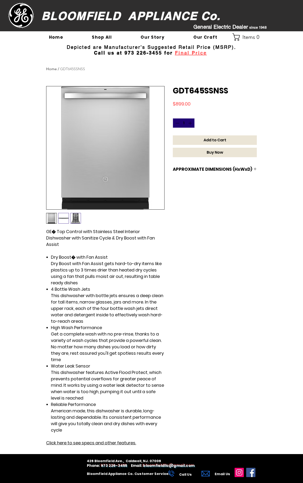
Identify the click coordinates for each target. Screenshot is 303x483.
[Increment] (190, 123)
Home (51, 69)
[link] (247, 37)
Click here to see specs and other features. (91, 443)
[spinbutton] (183, 123)
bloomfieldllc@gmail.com (169, 465)
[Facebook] (250, 472)
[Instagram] (239, 472)
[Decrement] (177, 123)
